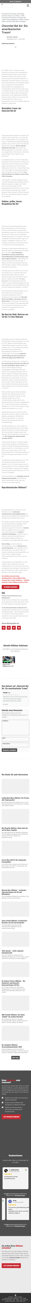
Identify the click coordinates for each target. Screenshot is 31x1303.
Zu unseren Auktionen (10, 587)
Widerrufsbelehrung (20, 1301)
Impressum (25, 1299)
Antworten (5, 704)
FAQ (21, 1298)
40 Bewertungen (20, 1195)
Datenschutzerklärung (10, 1301)
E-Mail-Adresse (6, 743)
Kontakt (24, 1298)
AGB (21, 1299)
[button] (4, 628)
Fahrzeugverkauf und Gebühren (11, 1298)
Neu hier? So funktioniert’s (15, 1)
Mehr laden (15, 1058)
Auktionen (10, 1297)
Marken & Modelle (18, 1297)
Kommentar (5, 720)
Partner (17, 1299)
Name (4, 738)
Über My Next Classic (7, 1299)
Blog (14, 1299)
